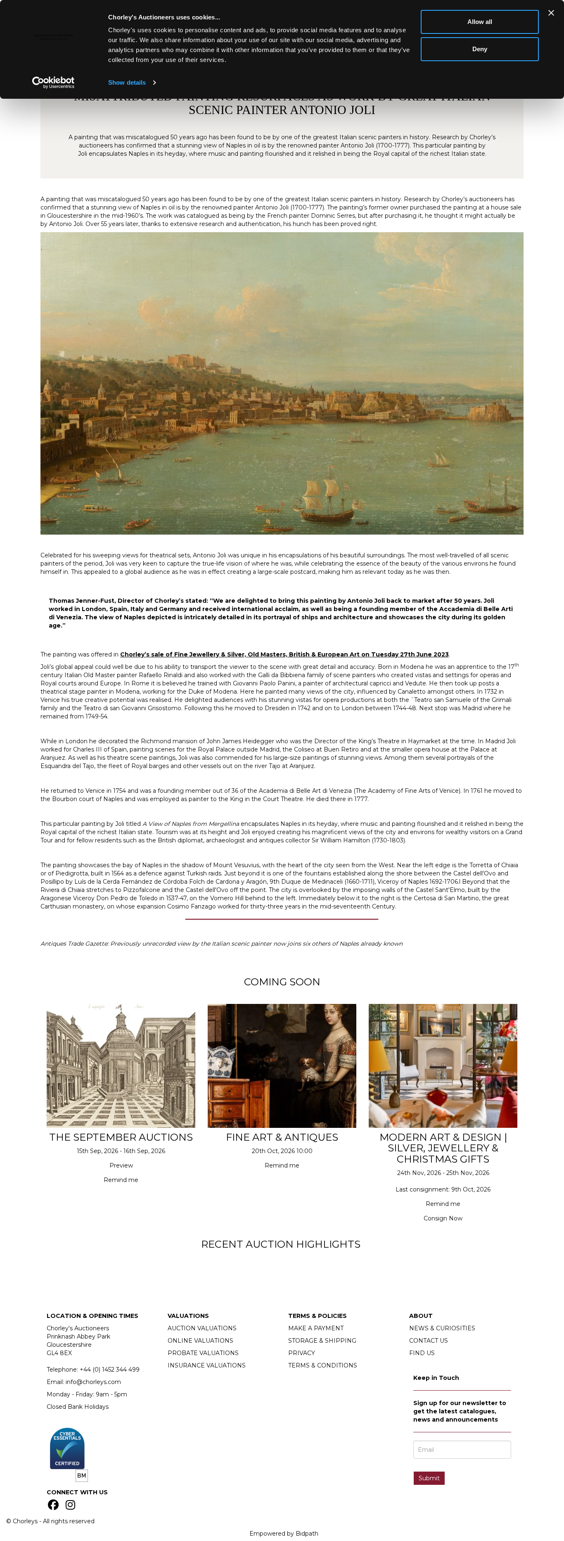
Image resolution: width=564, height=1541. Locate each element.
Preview (121, 1165)
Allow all (479, 21)
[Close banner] (551, 13)
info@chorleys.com (93, 1382)
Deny (479, 48)
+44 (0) (110, 1369)
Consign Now (443, 1218)
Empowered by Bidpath (283, 1533)
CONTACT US (428, 1340)
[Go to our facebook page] (54, 1506)
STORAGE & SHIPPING (322, 1340)
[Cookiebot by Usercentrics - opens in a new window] (53, 82)
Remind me (121, 1180)
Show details (127, 82)
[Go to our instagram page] (72, 1506)
